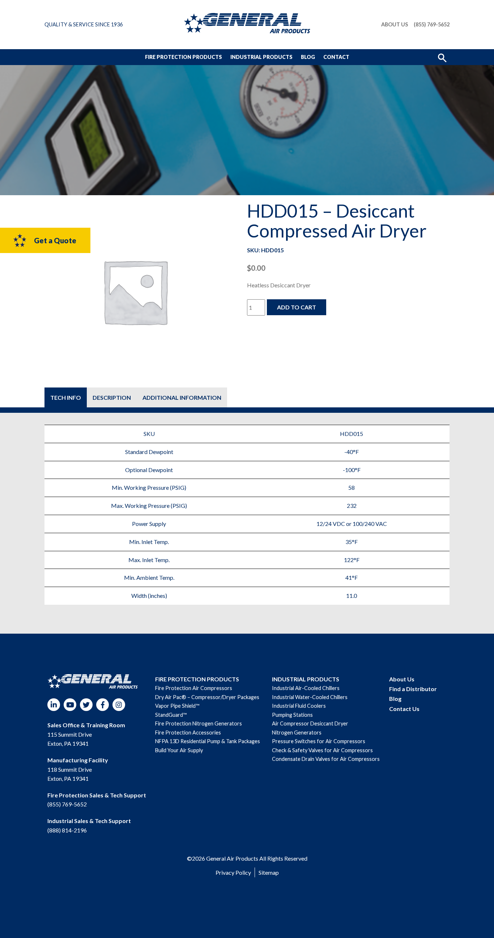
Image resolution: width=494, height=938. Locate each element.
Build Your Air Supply (179, 750)
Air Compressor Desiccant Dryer (310, 723)
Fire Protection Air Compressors (193, 688)
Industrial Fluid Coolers (299, 706)
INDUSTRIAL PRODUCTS (305, 679)
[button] (442, 57)
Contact (336, 57)
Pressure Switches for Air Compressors (318, 741)
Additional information (181, 397)
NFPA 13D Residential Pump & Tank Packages (207, 741)
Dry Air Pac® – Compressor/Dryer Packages (207, 697)
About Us (394, 24)
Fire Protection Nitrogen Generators (198, 723)
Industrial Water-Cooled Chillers (310, 697)
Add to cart (296, 307)
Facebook (102, 704)
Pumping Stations (292, 715)
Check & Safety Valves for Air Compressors (322, 750)
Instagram (118, 704)
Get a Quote (55, 240)
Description (112, 397)
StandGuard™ (171, 715)
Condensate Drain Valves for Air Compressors (326, 759)
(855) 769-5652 (432, 24)
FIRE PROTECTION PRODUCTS (197, 679)
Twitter (86, 704)
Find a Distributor (413, 688)
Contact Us (404, 708)
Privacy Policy (233, 872)
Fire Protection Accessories (188, 732)
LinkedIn (53, 704)
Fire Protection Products (183, 57)
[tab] (65, 397)
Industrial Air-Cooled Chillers (306, 688)
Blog (308, 57)
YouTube (70, 704)
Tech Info (65, 397)
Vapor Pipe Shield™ (177, 706)
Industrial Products (261, 57)
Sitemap (269, 872)
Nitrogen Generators (296, 732)
